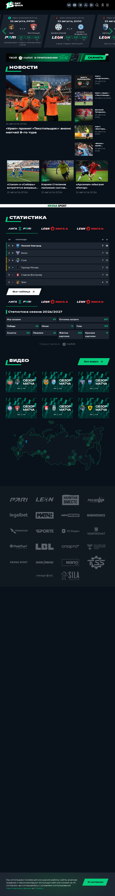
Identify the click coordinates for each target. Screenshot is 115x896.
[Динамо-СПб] (28, 436)
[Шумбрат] (30, 446)
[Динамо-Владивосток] (88, 469)
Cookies (38, 888)
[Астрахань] (24, 453)
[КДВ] (51, 454)
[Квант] (24, 447)
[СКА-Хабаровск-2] (88, 462)
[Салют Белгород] (20, 447)
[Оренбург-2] (32, 455)
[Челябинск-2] (41, 453)
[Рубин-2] (35, 445)
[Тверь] (25, 440)
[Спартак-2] (25, 443)
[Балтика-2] (16, 437)
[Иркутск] (56, 460)
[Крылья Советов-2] (32, 452)
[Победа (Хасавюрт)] (19, 459)
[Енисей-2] (57, 456)
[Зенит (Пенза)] (29, 449)
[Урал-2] (42, 450)
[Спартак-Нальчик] (20, 456)
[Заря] (19, 450)
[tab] (22, 229)
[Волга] (33, 448)
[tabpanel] (57, 324)
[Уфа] (39, 448)
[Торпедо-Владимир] (29, 443)
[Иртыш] (46, 456)
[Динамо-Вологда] (32, 438)
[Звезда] (25, 436)
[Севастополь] (13, 451)
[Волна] (34, 443)
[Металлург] (24, 450)
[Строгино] (23, 443)
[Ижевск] (39, 443)
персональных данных (19, 888)
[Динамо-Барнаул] (51, 459)
